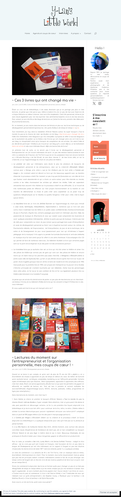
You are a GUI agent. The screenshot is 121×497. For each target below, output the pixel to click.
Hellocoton (102, 260)
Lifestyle (62, 104)
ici (74, 128)
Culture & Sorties (32, 104)
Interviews (63, 33)
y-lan (16, 104)
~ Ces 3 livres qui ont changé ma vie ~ (44, 100)
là (78, 128)
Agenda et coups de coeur (44, 33)
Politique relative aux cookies (59, 493)
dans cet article (18, 146)
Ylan (97, 260)
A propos (75, 33)
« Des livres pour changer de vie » (71, 134)
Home (27, 33)
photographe (95, 85)
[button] (99, 212)
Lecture (57, 104)
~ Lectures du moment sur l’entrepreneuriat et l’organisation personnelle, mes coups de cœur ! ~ (42, 361)
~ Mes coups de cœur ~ (98, 194)
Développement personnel (46, 104)
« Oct (92, 254)
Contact (87, 33)
